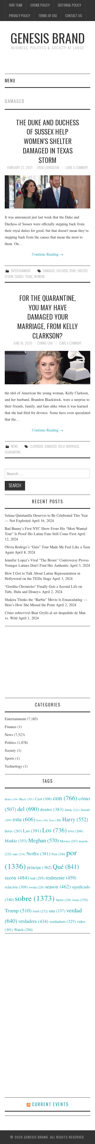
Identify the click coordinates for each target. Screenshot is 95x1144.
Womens (39, 276)
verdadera (33, 921)
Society (10, 750)
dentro (52, 809)
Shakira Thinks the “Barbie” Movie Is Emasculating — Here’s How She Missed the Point (46, 602)
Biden (11, 799)
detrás (72, 810)
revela (36, 887)
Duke (72, 270)
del (28, 809)
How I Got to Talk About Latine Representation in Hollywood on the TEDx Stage (42, 576)
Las (32, 831)
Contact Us (73, 15)
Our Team (15, 5)
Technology (13, 766)
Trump (18, 910)
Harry (75, 819)
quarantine (13, 452)
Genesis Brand (48, 37)
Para (58, 854)
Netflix (38, 853)
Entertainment (21, 270)
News (14, 446)
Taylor (63, 900)
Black (26, 799)
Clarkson (36, 446)
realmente (61, 877)
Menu (10, 80)
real (37, 878)
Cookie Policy (40, 5)
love (75, 831)
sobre (35, 898)
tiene (80, 899)
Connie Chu (45, 343)
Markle (16, 841)
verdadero (62, 921)
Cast (43, 798)
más (19, 854)
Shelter (83, 270)
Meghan (43, 840)
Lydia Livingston (48, 167)
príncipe (39, 867)
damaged (49, 270)
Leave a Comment (76, 167)
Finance (10, 726)
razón (17, 877)
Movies (69, 841)
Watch (23, 929)
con (65, 798)
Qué (66, 866)
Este (42, 820)
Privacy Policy (19, 15)
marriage (72, 446)
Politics (10, 742)
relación (16, 886)
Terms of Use (47, 15)
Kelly (61, 446)
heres (13, 830)
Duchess (62, 270)
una (57, 910)
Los (54, 830)
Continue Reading (47, 254)
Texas (28, 276)
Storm (9, 276)
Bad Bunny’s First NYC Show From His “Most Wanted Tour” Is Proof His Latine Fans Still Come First (46, 531)
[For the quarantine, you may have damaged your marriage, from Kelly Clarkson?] (47, 367)
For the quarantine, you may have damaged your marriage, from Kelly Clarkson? (47, 316)
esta (24, 819)
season (58, 886)
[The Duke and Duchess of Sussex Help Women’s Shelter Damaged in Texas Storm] (47, 192)
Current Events (50, 1104)
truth (40, 911)
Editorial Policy (69, 5)
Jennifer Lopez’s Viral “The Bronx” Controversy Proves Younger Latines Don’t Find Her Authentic (47, 563)
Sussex (19, 276)
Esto (55, 820)
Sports (9, 758)
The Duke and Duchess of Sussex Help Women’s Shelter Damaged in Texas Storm (47, 141)
